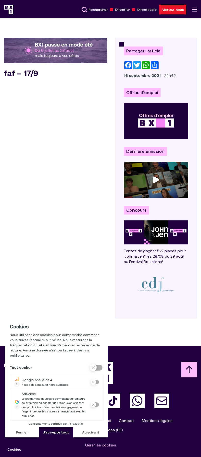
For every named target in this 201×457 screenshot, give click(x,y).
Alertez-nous (173, 9)
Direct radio (147, 9)
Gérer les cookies (100, 445)
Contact (126, 420)
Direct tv (122, 9)
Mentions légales (157, 420)
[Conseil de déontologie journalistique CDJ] (156, 284)
